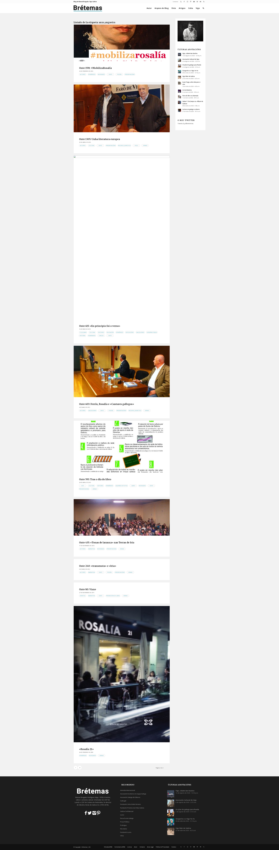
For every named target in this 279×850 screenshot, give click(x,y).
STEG (122, 836)
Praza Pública (124, 822)
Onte (110, 74)
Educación (110, 332)
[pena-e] (122, 108)
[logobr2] (88, 8)
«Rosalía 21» (86, 749)
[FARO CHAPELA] (122, 237)
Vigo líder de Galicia (188, 76)
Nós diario (123, 829)
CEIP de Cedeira (87, 802)
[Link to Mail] (200, 1)
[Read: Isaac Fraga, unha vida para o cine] (179, 83)
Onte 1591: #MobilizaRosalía (95, 68)
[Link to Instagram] (187, 1)
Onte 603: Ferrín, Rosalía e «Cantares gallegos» (106, 404)
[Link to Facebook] (184, 1)
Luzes (122, 815)
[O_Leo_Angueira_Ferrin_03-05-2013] (122, 371)
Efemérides (91, 74)
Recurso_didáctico (124, 145)
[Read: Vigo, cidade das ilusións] (179, 54)
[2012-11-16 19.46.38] (122, 517)
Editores (101, 332)
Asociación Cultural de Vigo (190, 59)
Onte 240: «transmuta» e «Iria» (97, 565)
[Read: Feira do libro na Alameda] (179, 97)
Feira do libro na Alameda (190, 96)
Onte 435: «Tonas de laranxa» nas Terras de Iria (106, 542)
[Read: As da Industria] (179, 91)
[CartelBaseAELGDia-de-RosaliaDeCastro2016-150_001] (122, 43)
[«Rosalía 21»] (122, 674)
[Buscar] (203, 8)
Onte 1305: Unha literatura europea (99, 139)
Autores (82, 74)
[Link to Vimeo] (197, 1)
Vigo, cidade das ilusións (189, 53)
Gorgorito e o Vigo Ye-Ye (190, 70)
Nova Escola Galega (126, 818)
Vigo (136, 145)
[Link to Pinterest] (190, 1)
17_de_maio (83, 332)
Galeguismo (140, 332)
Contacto (175, 1)
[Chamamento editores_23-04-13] (122, 446)
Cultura (91, 145)
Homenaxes (91, 335)
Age (82, 485)
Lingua (101, 335)
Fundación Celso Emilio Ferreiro (130, 804)
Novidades (101, 74)
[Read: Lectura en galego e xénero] (179, 110)
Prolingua (123, 825)
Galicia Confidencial (126, 811)
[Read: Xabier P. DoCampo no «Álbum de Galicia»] (179, 102)
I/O (89, 847)
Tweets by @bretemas (185, 123)
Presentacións (130, 74)
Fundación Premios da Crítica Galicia (132, 808)
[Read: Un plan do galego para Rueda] (179, 66)
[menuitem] (175, 1)
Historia (82, 335)
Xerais (145, 145)
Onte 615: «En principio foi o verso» (99, 326)
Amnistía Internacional (127, 790)
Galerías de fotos (122, 485)
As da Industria (187, 90)
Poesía (119, 74)
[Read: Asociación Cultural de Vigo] (179, 60)
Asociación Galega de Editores (130, 797)
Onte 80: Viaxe (87, 589)
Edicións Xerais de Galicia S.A (89, 805)
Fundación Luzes (125, 832)
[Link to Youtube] (194, 1)
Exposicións (130, 332)
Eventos (82, 596)
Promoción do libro (113, 596)
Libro (133, 485)
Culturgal (123, 801)
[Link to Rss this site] (203, 1)
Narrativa (91, 549)
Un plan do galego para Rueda (191, 65)
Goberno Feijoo (152, 332)
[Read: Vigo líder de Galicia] (179, 77)
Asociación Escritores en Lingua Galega (133, 794)
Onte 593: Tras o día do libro (95, 479)
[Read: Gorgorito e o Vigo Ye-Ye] (179, 72)
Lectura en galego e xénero (191, 109)
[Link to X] (180, 1)
